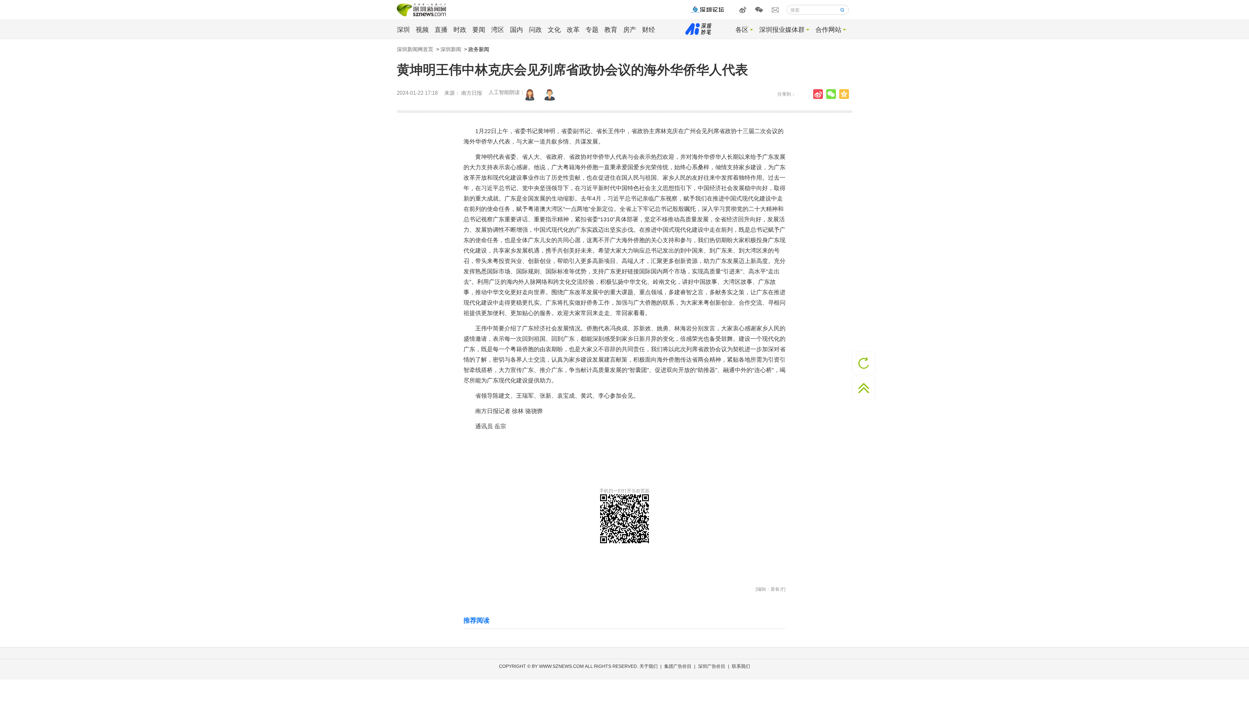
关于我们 (648, 666)
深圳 (403, 29)
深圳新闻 (450, 49)
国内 (516, 29)
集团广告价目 (678, 666)
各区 (741, 29)
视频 (422, 29)
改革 (573, 29)
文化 (554, 29)
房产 (629, 29)
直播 (441, 29)
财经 (648, 29)
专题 (591, 29)
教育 (610, 29)
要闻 (478, 29)
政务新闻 (478, 49)
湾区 (497, 29)
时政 (459, 29)
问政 (535, 29)
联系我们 (741, 666)
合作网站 (828, 29)
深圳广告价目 (711, 666)
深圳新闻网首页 (415, 49)
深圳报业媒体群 (782, 29)
